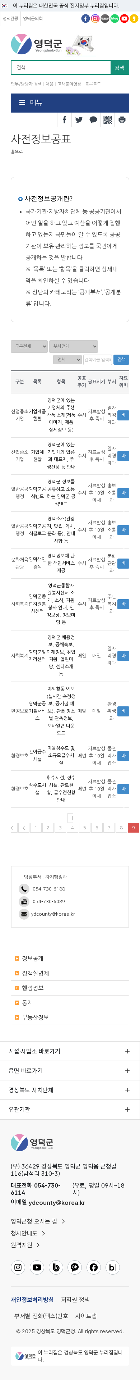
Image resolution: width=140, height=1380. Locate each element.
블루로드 (93, 84)
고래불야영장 (69, 84)
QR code (108, 120)
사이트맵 (86, 1316)
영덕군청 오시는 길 (34, 1221)
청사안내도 (24, 1233)
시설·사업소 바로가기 (34, 1051)
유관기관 (19, 1109)
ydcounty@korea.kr (53, 914)
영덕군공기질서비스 (37, 711)
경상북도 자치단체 (31, 1090)
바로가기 (123, 416)
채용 (49, 84)
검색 (121, 359)
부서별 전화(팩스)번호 (41, 1316)
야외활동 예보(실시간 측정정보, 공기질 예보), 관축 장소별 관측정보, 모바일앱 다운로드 (61, 711)
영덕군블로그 (114, 18)
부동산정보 (35, 1017)
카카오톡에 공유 (93, 120)
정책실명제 (35, 973)
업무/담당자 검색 (26, 84)
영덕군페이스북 (85, 18)
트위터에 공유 (79, 120)
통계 (27, 1003)
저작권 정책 (75, 1299)
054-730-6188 (49, 889)
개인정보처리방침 (32, 1299)
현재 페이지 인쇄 (122, 120)
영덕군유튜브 (124, 18)
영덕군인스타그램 (95, 18)
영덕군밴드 (105, 18)
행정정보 (32, 988)
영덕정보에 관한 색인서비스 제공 (61, 563)
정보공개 (32, 958)
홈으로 (17, 152)
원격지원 (21, 1245)
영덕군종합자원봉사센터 (37, 604)
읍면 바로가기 (26, 1070)
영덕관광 (10, 19)
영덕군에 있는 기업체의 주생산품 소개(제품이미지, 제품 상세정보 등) (61, 415)
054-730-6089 (49, 901)
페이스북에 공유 (64, 120)
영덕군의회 (33, 19)
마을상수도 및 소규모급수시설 (61, 755)
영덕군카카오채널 (134, 18)
